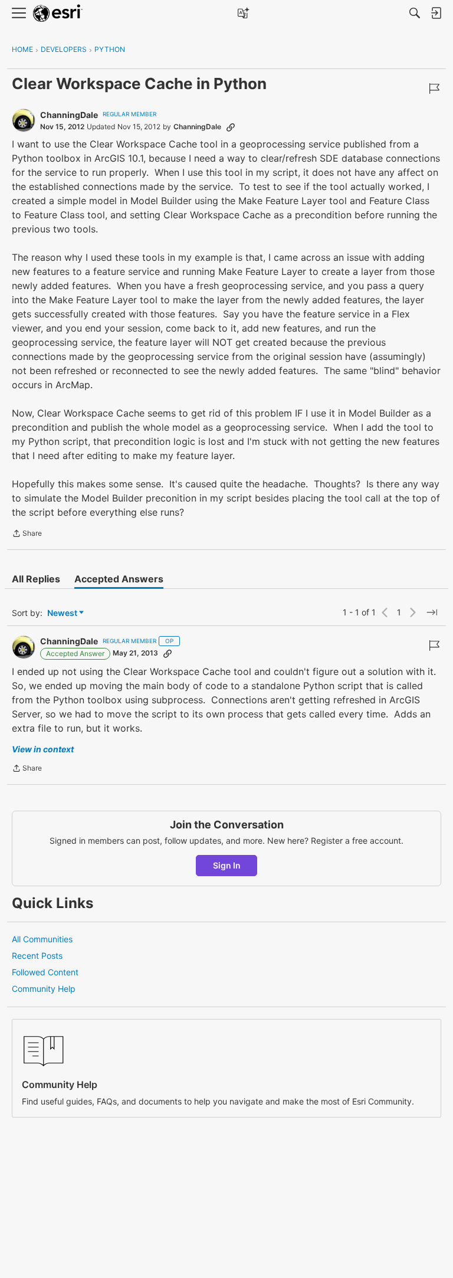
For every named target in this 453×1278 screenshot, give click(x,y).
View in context (43, 749)
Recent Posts (37, 956)
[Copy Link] (231, 127)
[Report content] (434, 88)
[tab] (36, 579)
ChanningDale (69, 115)
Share (27, 534)
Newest (62, 613)
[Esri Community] (58, 13)
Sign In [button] (227, 865)
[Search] (414, 13)
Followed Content (45, 972)
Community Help (44, 989)
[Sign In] (436, 13)
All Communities (42, 939)
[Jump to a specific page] (431, 612)
